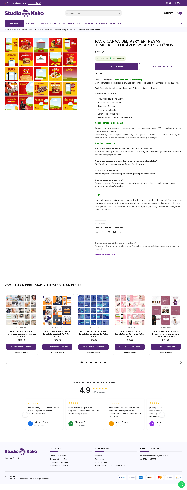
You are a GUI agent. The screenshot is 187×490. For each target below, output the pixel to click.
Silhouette (101, 23)
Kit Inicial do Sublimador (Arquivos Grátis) (112, 466)
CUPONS (30, 23)
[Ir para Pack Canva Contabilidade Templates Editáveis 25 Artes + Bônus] (93, 310)
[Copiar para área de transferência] (126, 232)
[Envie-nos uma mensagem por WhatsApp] (181, 484)
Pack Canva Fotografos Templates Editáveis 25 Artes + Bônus (21, 334)
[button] (81, 362)
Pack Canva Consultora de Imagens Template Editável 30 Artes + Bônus (165, 334)
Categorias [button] (12, 23)
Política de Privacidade (59, 462)
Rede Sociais (74, 23)
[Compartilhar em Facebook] (97, 232)
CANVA (38, 30)
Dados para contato (58, 456)
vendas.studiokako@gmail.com (155, 456)
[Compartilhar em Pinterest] (120, 232)
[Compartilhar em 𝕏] (103, 232)
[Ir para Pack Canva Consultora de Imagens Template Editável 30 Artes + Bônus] (166, 310)
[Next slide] (180, 362)
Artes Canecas (57, 23)
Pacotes (89, 23)
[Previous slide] (7, 362)
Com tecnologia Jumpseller (39, 479)
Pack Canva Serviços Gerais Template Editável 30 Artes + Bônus (57, 334)
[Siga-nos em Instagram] (177, 23)
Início (7, 30)
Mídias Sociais (101, 462)
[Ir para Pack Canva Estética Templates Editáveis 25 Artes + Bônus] (130, 310)
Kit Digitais (42, 23)
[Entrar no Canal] (34, 3)
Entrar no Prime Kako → (106, 254)
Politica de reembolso (59, 466)
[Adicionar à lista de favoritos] (33, 306)
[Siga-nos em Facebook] (181, 23)
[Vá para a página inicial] (24, 13)
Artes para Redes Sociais (22, 30)
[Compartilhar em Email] (114, 232)
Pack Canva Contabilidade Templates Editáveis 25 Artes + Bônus (93, 334)
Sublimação (99, 459)
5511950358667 (149, 459)
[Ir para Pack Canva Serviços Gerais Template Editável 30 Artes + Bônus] (57, 310)
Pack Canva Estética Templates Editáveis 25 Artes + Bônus (129, 334)
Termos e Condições (58, 459)
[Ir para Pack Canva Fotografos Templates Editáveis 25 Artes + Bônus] (21, 310)
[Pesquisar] (120, 13)
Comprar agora (116, 66)
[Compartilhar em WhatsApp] (109, 232)
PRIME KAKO (115, 23)
